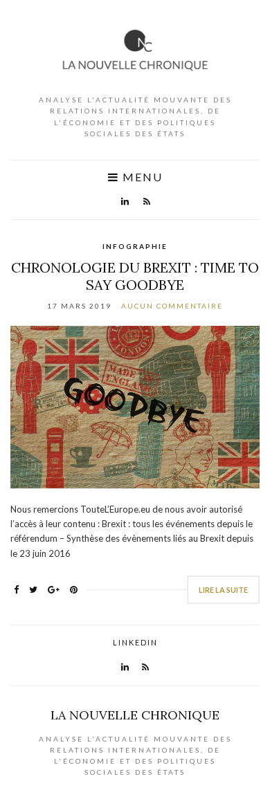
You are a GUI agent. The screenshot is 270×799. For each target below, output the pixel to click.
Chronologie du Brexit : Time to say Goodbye (135, 276)
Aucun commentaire (172, 306)
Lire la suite (223, 589)
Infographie (135, 246)
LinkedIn (135, 642)
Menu (141, 177)
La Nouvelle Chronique (135, 715)
